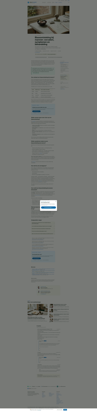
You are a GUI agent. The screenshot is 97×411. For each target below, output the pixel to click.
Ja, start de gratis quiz (48, 207)
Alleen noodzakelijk (59, 409)
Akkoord (65, 409)
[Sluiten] (56, 201)
